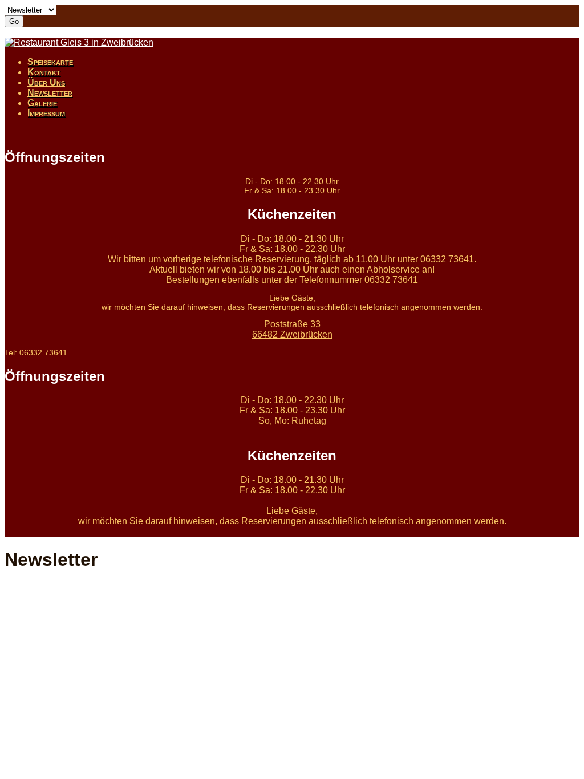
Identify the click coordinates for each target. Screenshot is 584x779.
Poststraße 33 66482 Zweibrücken (292, 329)
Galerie (42, 103)
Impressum (46, 113)
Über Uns (46, 82)
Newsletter (49, 93)
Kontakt (43, 72)
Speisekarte (50, 62)
